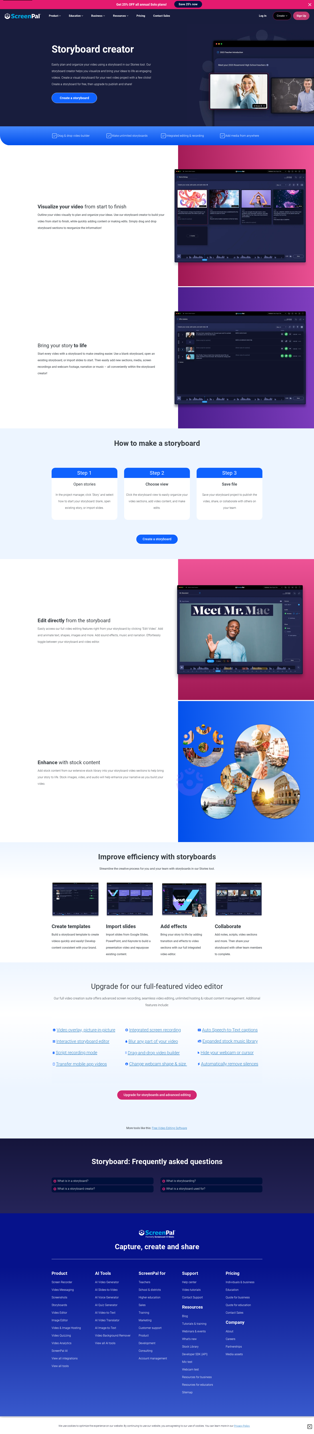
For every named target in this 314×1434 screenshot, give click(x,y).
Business (97, 15)
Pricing (140, 15)
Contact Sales (161, 15)
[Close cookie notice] (309, 1426)
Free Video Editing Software (169, 1128)
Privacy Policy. (242, 1425)
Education (75, 15)
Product (54, 15)
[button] (103, 1181)
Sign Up (301, 15)
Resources (120, 15)
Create (281, 15)
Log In (262, 15)
